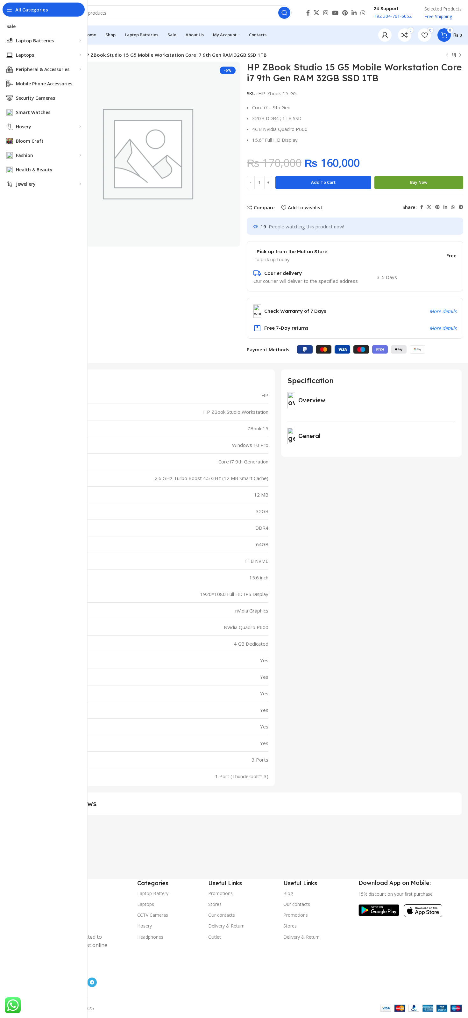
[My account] (385, 35)
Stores (215, 904)
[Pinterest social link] (345, 13)
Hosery (144, 926)
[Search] (284, 13)
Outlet (214, 937)
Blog (288, 893)
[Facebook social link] (308, 13)
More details (443, 311)
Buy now (419, 182)
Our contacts (221, 915)
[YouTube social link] (335, 13)
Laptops (145, 904)
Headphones (150, 937)
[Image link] (378, 910)
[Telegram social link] (461, 207)
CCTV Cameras (152, 915)
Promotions (220, 893)
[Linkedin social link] (354, 13)
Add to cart (323, 182)
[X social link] (316, 13)
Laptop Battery (152, 893)
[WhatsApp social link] (362, 13)
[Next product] (460, 55)
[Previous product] (447, 55)
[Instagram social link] (325, 13)
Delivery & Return (226, 926)
